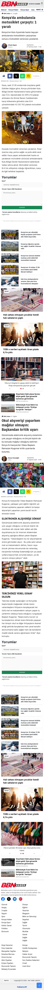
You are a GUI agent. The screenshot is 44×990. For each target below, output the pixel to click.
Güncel (3, 10)
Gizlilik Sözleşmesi (29, 948)
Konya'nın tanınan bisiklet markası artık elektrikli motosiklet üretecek (30, 258)
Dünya (25, 904)
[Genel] (22, 300)
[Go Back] (39, 985)
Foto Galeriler (6, 948)
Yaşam (4, 913)
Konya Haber (13, 10)
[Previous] (9, 387)
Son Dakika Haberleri (31, 960)
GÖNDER (22, 207)
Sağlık (24, 922)
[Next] (34, 387)
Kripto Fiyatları (7, 963)
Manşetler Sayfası (8, 951)
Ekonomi (5, 931)
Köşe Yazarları (7, 945)
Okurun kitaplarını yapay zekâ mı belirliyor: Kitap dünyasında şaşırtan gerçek (22, 849)
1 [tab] (20, 388)
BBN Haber (7, 13)
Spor (3, 916)
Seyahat (25, 919)
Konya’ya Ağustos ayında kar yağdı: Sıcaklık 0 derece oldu (31, 246)
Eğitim (15, 416)
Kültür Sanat (6, 925)
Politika (4, 928)
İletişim (25, 951)
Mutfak (25, 931)
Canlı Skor (26, 966)
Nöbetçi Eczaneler (8, 969)
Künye (24, 945)
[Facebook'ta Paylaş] (9, 76)
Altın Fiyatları (6, 960)
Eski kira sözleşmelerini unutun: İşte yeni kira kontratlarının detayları (29, 281)
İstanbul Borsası (8, 954)
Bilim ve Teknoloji (29, 916)
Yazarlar (25, 910)
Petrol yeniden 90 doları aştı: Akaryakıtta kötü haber (22, 384)
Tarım (24, 925)
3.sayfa (15, 13)
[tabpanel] (22, 374)
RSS (7, 980)
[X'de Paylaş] (16, 76)
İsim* (4, 181)
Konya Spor (25, 10)
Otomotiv (26, 928)
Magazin (25, 913)
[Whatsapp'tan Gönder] (22, 76)
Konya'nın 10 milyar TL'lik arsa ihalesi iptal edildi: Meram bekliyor (30, 269)
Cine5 (24, 963)
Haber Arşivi (27, 954)
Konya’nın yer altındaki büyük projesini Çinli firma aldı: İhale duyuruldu (30, 234)
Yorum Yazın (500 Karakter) (12, 189)
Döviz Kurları (6, 957)
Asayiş (4, 907)
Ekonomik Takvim (8, 966)
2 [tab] (23, 388)
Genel (24, 934)
